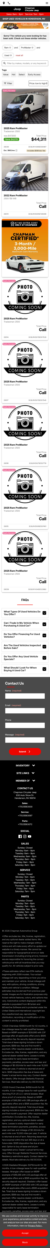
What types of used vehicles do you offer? (22, 613)
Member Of (23, 781)
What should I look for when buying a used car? (20, 669)
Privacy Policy (35, 1225)
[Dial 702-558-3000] (9, 3)
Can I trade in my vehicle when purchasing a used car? (21, 624)
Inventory (23, 765)
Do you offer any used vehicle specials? (21, 658)
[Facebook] (20, 836)
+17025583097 (25, 815)
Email (13, 705)
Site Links (23, 773)
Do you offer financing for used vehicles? (22, 635)
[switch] (47, 3)
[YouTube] (29, 836)
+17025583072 (25, 824)
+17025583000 (25, 806)
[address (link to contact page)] (3, 3)
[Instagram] (25, 836)
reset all (19, 55)
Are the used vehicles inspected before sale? (22, 646)
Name (13, 690)
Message (14, 734)
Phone (8, 720)
